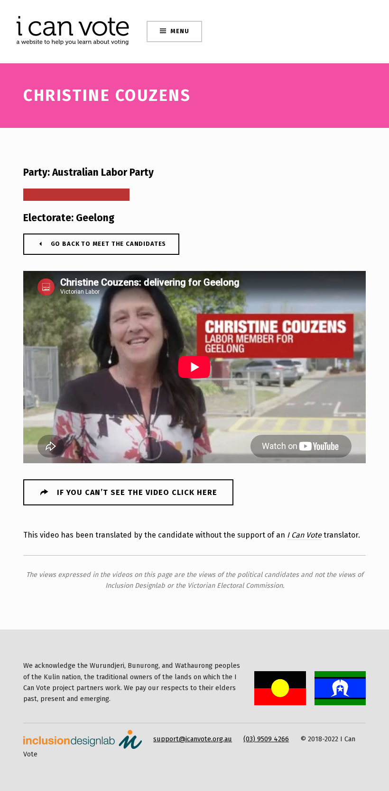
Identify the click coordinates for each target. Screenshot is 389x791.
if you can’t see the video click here (137, 492)
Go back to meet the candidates (109, 243)
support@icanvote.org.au (192, 739)
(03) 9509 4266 (266, 739)
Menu (179, 31)
